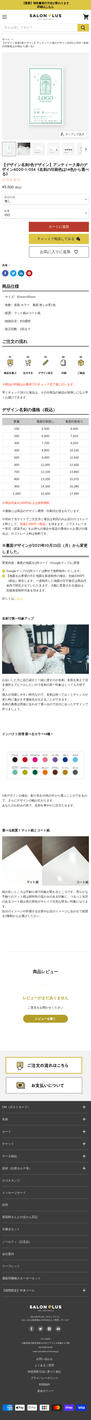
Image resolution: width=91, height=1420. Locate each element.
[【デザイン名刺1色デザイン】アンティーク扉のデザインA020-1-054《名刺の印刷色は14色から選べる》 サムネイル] (9, 149)
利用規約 (44, 1384)
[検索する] (83, 27)
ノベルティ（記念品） (17, 1241)
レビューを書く (45, 1019)
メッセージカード (14, 1192)
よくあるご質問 (44, 1365)
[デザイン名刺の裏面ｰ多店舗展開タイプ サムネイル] (39, 149)
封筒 (5, 1204)
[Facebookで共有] (5, 273)
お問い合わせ (44, 1359)
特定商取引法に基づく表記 (44, 1371)
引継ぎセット (11, 1229)
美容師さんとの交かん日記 (20, 1217)
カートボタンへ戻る (45, 1394)
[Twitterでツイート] (13, 273)
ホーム (6, 39)
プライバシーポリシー (44, 1378)
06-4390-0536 (45, 1347)
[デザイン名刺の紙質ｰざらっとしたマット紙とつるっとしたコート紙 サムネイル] (24, 149)
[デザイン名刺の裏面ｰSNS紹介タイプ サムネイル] (68, 149)
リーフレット (11, 1266)
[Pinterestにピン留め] (29, 273)
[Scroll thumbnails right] (85, 149)
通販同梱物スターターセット (21, 1278)
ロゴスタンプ (11, 1180)
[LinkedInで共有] (21, 273)
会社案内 (8, 1254)
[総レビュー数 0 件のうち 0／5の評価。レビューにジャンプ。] (12, 180)
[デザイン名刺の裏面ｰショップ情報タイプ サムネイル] (53, 149)
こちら (18, 598)
